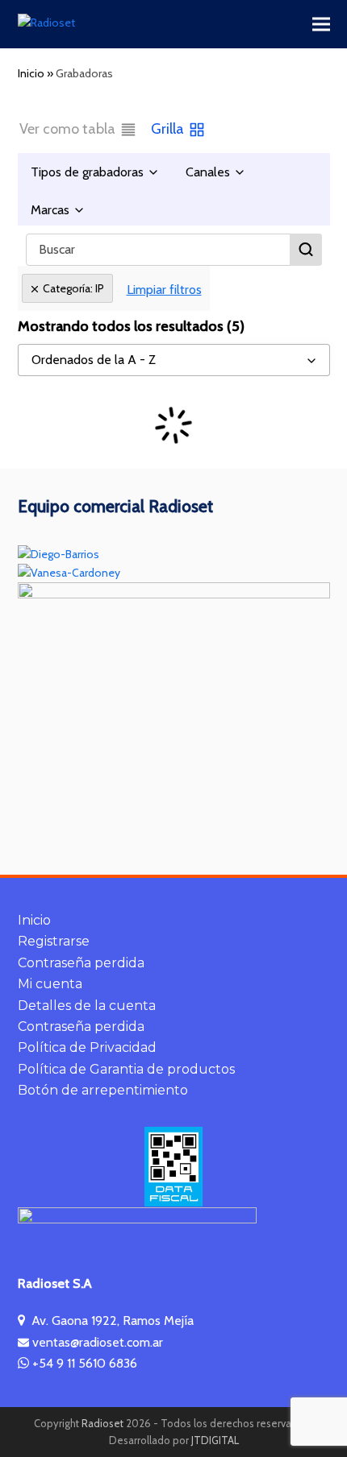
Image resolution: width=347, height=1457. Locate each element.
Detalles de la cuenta (87, 1005)
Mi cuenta (50, 983)
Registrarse (54, 941)
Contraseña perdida (81, 963)
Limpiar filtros (164, 289)
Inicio (34, 920)
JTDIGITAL (215, 1440)
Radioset (102, 1424)
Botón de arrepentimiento (103, 1090)
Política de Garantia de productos (126, 1069)
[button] (321, 24)
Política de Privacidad (87, 1047)
